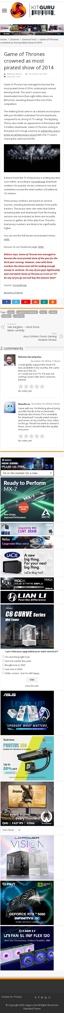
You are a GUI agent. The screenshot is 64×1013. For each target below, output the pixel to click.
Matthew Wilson (14, 74)
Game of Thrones (27, 312)
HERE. (7, 239)
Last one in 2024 (13, 669)
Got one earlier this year (18, 661)
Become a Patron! (13, 292)
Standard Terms (32, 1008)
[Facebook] (39, 997)
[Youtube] (45, 997)
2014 (11, 312)
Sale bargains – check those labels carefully (23, 327)
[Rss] (35, 997)
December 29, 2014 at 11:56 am (45, 361)
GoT (43, 312)
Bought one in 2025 (15, 665)
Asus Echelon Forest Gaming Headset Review (40, 336)
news (53, 312)
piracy (6, 316)
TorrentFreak (38, 181)
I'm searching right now (17, 656)
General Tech (29, 39)
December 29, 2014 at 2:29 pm (45, 403)
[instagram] (49, 997)
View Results (32, 685)
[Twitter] (42, 997)
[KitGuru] (32, 9)
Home (3, 39)
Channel (14, 39)
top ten (19, 316)
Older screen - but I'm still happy (22, 673)
